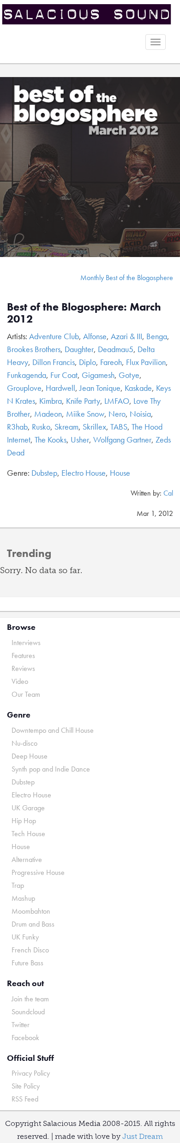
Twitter (21, 1024)
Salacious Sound (86, 15)
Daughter (79, 349)
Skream (66, 426)
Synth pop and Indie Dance (51, 769)
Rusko (41, 426)
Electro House (83, 472)
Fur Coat (64, 375)
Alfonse (95, 336)
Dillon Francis (53, 362)
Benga (156, 336)
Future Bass (27, 963)
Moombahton (31, 911)
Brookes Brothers (33, 349)
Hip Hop (24, 821)
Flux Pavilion (146, 362)
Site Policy (26, 1086)
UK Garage (28, 808)
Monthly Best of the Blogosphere (126, 277)
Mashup (23, 898)
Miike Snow (85, 413)
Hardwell (60, 388)
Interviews (26, 642)
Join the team (30, 999)
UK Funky (25, 937)
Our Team (26, 694)
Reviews (23, 668)
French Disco (30, 950)
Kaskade (138, 388)
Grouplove (24, 388)
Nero (117, 413)
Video (20, 681)
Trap (18, 885)
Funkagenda (26, 375)
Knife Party (83, 400)
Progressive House (38, 872)
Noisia (140, 413)
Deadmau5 (115, 349)
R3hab (17, 426)
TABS (118, 426)
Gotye (129, 375)
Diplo (87, 362)
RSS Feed (25, 1099)
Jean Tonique (99, 388)
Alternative (27, 859)
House (120, 472)
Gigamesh (98, 375)
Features (23, 655)
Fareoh (111, 362)
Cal (168, 493)
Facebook (25, 1037)
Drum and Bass (33, 924)
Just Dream (142, 1136)
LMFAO (116, 400)
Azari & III (126, 336)
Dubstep (44, 472)
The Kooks (50, 439)
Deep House (30, 756)
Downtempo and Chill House (53, 730)
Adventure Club (54, 336)
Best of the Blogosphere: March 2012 (84, 312)
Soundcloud (28, 1012)
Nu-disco (24, 743)
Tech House (28, 833)
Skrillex (94, 426)
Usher (80, 439)
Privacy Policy (31, 1073)
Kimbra (50, 400)
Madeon (48, 413)
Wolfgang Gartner (122, 439)
